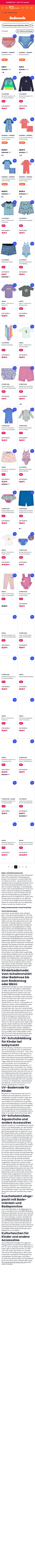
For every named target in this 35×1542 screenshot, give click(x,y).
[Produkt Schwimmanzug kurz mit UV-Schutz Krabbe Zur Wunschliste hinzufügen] (15, 409)
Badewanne (25, 1209)
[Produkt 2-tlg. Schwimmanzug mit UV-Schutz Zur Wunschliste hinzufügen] (32, 119)
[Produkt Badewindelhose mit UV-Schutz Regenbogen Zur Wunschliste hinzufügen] (15, 368)
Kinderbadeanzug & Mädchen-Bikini (16, 25)
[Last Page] (26, 866)
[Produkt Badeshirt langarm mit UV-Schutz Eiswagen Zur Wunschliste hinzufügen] (15, 824)
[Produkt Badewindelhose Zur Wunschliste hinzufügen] (15, 36)
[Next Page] (22, 866)
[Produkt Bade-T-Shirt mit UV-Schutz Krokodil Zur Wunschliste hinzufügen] (32, 327)
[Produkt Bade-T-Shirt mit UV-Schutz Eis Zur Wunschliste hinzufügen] (15, 285)
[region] (8, 42)
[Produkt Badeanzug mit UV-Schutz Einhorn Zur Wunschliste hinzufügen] (32, 575)
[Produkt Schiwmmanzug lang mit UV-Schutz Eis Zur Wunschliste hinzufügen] (32, 700)
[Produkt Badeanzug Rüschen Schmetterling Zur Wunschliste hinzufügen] (32, 244)
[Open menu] (2, 7)
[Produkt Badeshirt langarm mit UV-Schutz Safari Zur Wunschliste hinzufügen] (15, 783)
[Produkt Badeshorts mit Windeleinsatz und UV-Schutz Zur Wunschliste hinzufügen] (32, 368)
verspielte (7, 1219)
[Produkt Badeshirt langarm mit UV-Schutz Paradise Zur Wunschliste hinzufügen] (15, 78)
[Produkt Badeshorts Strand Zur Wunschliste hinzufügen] (15, 244)
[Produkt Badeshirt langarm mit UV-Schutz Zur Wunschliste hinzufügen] (32, 78)
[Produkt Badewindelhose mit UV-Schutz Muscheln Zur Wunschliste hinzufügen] (15, 492)
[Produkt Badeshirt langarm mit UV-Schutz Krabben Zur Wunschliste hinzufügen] (15, 658)
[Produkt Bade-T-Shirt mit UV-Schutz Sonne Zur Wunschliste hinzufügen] (32, 285)
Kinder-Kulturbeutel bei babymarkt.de (17, 1261)
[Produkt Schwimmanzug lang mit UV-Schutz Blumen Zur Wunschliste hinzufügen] (32, 783)
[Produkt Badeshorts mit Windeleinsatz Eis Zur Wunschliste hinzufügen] (15, 451)
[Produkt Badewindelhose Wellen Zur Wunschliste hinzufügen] (32, 658)
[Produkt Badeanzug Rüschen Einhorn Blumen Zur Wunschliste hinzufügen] (32, 451)
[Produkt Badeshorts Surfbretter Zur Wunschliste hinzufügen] (32, 202)
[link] (8, 866)
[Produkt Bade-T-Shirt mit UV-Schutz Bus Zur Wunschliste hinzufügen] (15, 202)
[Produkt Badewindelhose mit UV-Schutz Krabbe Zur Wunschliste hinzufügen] (32, 534)
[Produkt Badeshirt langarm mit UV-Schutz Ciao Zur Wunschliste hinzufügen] (15, 741)
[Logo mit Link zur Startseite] (14, 8)
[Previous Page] (12, 866)
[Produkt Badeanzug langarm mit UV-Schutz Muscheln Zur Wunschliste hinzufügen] (32, 409)
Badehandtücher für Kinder (20, 1219)
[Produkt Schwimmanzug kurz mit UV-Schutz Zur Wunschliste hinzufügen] (15, 119)
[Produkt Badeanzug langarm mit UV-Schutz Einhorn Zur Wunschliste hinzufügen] (32, 741)
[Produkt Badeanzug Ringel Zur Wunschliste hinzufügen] (15, 327)
